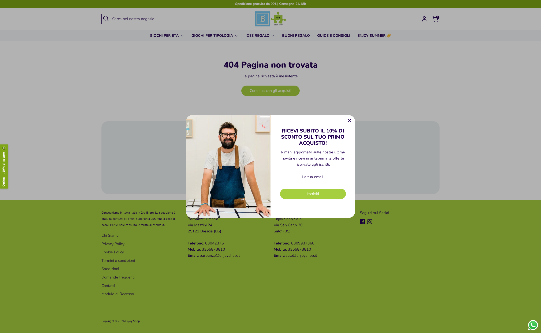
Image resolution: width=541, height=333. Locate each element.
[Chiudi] (349, 120)
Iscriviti (313, 193)
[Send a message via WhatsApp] (533, 325)
